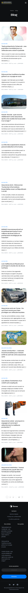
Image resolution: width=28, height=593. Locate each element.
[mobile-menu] (25, 3)
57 (19, 497)
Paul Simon (4, 63)
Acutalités (4, 43)
